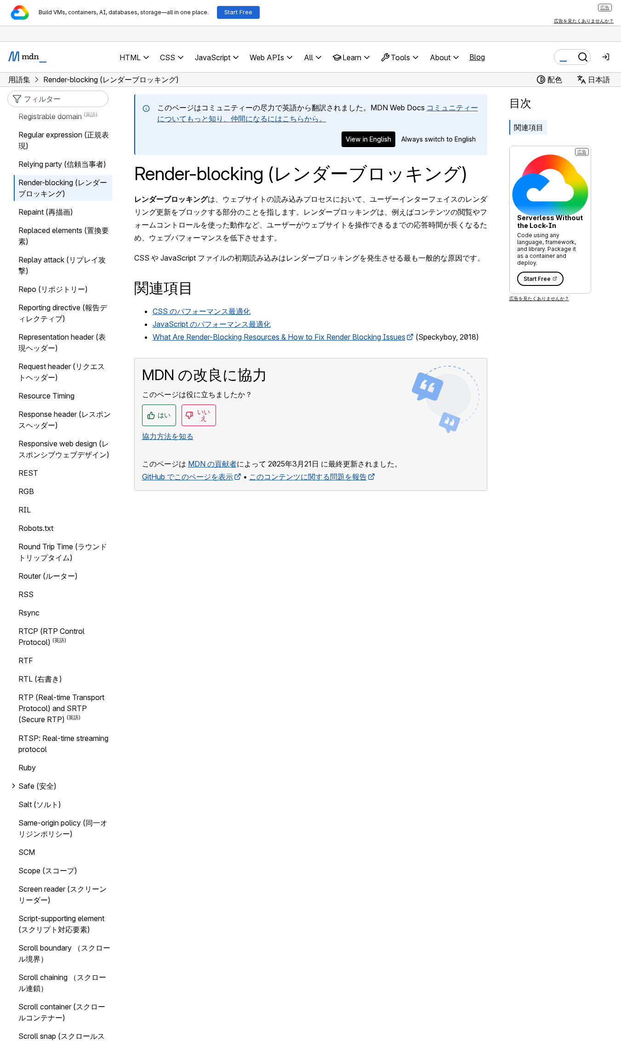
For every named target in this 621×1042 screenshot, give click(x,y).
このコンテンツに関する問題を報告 (308, 476)
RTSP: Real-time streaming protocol (63, 744)
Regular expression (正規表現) (63, 140)
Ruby (27, 767)
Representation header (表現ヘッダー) (62, 342)
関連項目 (528, 127)
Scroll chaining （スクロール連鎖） (62, 983)
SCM (26, 852)
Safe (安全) (37, 786)
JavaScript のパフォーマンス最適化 (212, 324)
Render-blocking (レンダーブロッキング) (62, 188)
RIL (24, 509)
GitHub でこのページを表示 (187, 476)
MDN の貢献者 (212, 463)
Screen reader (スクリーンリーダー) (62, 894)
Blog (477, 57)
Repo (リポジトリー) (53, 289)
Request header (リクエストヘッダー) (61, 372)
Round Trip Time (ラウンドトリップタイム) (62, 552)
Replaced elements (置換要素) (63, 236)
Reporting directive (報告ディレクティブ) (62, 313)
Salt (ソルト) (39, 804)
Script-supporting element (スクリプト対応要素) (61, 924)
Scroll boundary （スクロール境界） (64, 953)
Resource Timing (46, 395)
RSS (26, 594)
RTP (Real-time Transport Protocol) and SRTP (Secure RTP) (61, 708)
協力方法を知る (168, 436)
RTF (25, 660)
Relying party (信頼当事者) (62, 164)
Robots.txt (35, 528)
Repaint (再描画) (45, 211)
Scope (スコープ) (47, 870)
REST (28, 473)
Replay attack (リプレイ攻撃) (62, 265)
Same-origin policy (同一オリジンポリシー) (63, 828)
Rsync (29, 612)
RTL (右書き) (40, 678)
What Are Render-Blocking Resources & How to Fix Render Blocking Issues (279, 337)
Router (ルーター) (48, 576)
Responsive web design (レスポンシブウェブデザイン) (63, 449)
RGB (26, 491)
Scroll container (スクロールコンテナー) (61, 1012)
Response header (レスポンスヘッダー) (64, 420)
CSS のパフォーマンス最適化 (202, 311)
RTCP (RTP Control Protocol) (51, 636)
